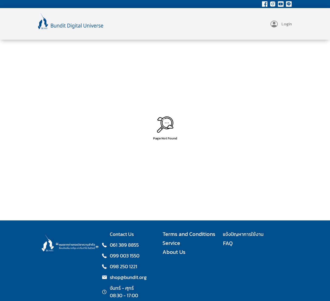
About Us (174, 252)
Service (171, 243)
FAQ (228, 243)
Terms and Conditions (189, 234)
